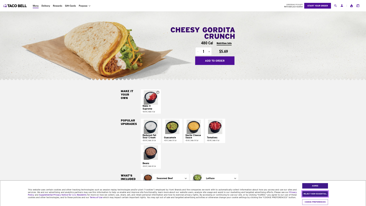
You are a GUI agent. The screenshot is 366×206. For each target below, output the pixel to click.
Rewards (57, 5)
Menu (36, 5)
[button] (151, 101)
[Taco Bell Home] (16, 5)
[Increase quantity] (209, 51)
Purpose (83, 5)
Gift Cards (70, 5)
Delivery (45, 5)
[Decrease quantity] (197, 51)
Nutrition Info (224, 43)
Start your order (317, 6)
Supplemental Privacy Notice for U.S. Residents (62, 195)
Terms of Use (96, 197)
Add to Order (215, 60)
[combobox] (165, 178)
